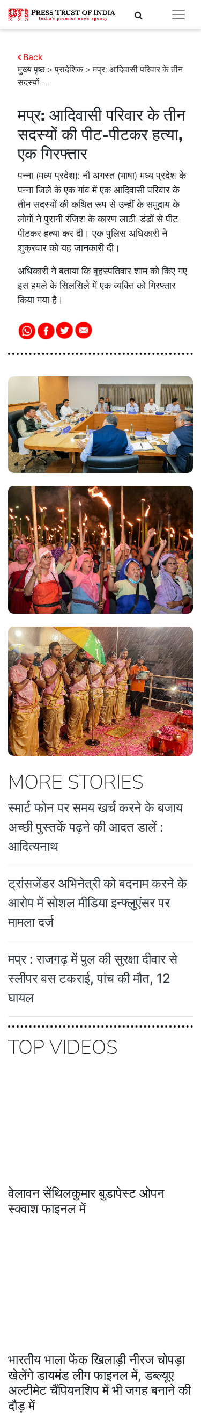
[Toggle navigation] (178, 14)
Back (33, 57)
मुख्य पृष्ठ (31, 70)
